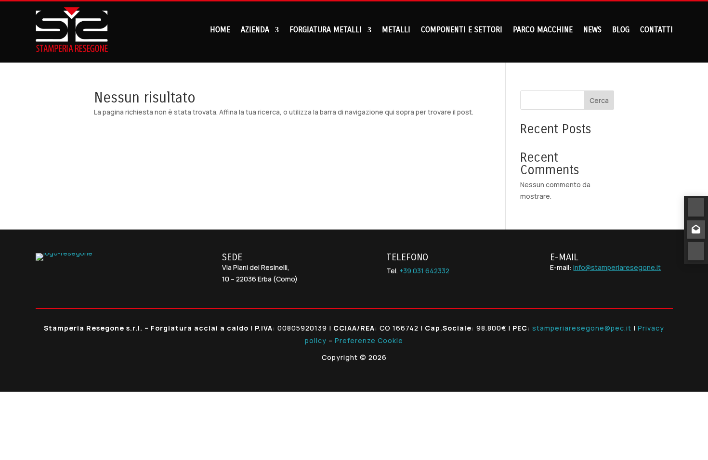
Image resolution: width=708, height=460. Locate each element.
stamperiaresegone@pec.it (581, 327)
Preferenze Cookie (369, 340)
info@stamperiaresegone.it (617, 267)
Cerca (599, 100)
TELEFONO (407, 257)
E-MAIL (564, 257)
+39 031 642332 (424, 270)
